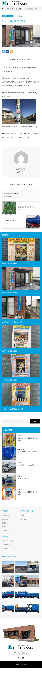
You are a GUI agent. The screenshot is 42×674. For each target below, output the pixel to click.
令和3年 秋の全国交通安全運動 (12, 409)
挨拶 (22, 515)
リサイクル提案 (7, 530)
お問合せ (5, 548)
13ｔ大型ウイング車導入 (26, 465)
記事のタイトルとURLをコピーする (21, 59)
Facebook (18, 657)
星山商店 (25, 664)
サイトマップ (6, 545)
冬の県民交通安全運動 (9, 380)
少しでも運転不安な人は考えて (12, 322)
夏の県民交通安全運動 (9, 293)
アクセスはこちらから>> (21, 653)
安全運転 (19, 16)
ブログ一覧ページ (27, 511)
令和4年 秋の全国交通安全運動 (27, 493)
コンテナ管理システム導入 (26, 452)
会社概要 (5, 537)
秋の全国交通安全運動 (9, 264)
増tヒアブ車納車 (23, 479)
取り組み (5, 527)
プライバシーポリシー (9, 541)
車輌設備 (5, 519)
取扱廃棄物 (5, 515)
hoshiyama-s (21, 169)
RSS (23, 657)
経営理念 (5, 523)
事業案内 (5, 511)
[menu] (39, 3)
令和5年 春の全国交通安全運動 (27, 439)
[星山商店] (15, 3)
